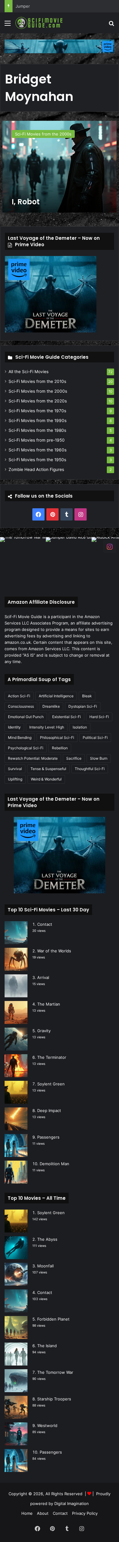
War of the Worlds (54, 950)
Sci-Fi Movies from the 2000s (38, 391)
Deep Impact (49, 1110)
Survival (15, 768)
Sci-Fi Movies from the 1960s (38, 449)
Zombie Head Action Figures (36, 469)
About (43, 1513)
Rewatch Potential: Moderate (33, 758)
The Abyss (47, 1239)
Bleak (87, 696)
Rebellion (60, 748)
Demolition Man (54, 1163)
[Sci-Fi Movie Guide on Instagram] (109, 546)
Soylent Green (51, 1083)
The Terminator (51, 1057)
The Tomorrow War (55, 1372)
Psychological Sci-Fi (25, 748)
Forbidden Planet (53, 1319)
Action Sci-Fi (19, 696)
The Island (47, 1345)
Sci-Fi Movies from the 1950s (37, 459)
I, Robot (26, 202)
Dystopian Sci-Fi (82, 706)
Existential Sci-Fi (66, 716)
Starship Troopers (54, 1398)
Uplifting (15, 779)
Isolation (80, 727)
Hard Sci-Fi (99, 716)
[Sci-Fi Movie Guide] (39, 23)
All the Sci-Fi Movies (29, 371)
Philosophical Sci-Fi (57, 737)
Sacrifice (73, 758)
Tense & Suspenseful (48, 768)
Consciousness (21, 706)
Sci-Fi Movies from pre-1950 (37, 440)
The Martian (48, 1004)
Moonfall (45, 1265)
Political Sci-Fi (95, 737)
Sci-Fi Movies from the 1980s (37, 430)
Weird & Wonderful (46, 779)
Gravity (44, 1030)
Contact (44, 924)
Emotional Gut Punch (26, 716)
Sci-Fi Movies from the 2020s (38, 400)
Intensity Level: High (46, 727)
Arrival (43, 977)
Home (27, 1513)
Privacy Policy (85, 1513)
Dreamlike (51, 706)
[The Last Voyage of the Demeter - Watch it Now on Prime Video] (59, 45)
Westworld (47, 1425)
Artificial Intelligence (56, 696)
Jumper (23, 6)
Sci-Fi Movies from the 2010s (37, 381)
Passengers (48, 1137)
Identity (14, 727)
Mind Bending (19, 737)
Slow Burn (98, 758)
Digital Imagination (71, 1503)
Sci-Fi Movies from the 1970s (37, 410)
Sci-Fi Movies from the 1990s (38, 420)
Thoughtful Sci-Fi (90, 768)
